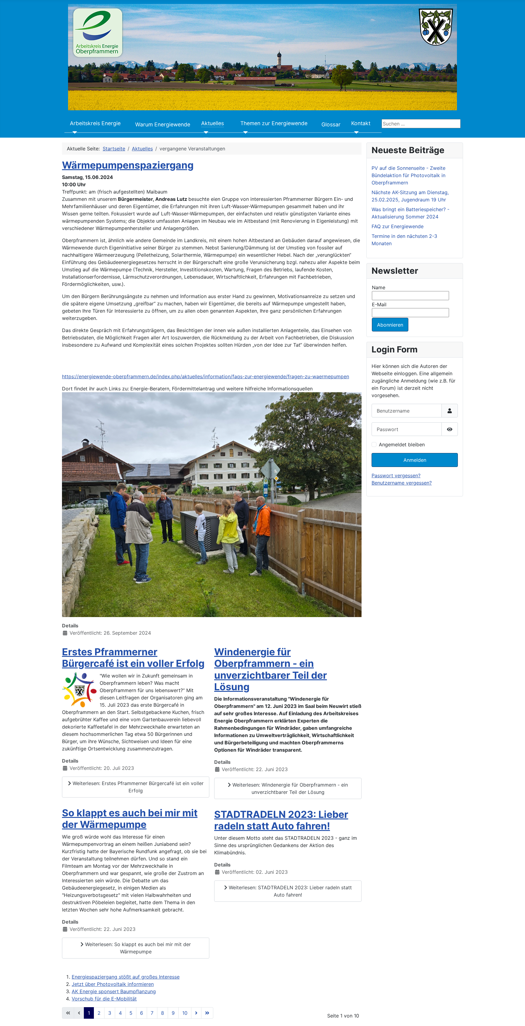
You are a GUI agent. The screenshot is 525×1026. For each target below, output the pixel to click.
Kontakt (360, 123)
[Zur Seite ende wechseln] (207, 1013)
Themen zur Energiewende (273, 123)
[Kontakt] (355, 132)
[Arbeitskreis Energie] (73, 132)
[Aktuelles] (205, 132)
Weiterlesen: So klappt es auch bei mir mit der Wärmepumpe (137, 948)
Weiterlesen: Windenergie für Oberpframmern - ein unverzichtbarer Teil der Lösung (289, 788)
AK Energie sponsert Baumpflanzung (114, 991)
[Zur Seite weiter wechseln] (196, 1013)
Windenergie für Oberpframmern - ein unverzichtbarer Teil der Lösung (270, 669)
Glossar (331, 124)
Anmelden (414, 460)
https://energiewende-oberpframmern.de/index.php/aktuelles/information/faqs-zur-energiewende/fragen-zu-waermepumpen (205, 376)
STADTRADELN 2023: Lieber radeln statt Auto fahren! (281, 820)
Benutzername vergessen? (402, 483)
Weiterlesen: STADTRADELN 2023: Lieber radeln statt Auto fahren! (289, 891)
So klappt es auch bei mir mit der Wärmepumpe (129, 818)
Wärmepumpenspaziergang (128, 165)
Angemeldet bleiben (402, 444)
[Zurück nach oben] (514, 1014)
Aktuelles (212, 123)
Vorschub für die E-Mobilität (104, 999)
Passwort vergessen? (396, 475)
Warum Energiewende (162, 124)
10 (184, 1013)
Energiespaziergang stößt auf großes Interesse (126, 977)
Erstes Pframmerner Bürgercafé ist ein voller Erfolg (133, 657)
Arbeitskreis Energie (95, 123)
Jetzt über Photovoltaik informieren (113, 984)
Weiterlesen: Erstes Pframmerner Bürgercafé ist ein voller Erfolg (137, 787)
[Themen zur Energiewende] (244, 132)
